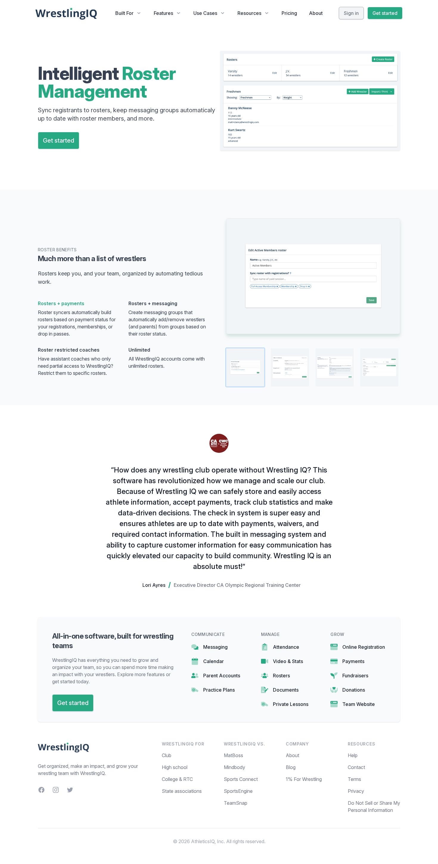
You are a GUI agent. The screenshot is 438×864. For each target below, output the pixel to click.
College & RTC (177, 779)
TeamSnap (235, 803)
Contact (356, 767)
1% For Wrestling (304, 779)
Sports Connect (241, 779)
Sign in (351, 13)
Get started (384, 13)
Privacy (356, 791)
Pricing (289, 13)
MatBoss (233, 755)
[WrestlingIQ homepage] (66, 13)
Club (166, 755)
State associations (182, 791)
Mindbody (234, 767)
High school (174, 767)
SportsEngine (238, 791)
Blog (291, 767)
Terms (354, 779)
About (316, 13)
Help (353, 755)
